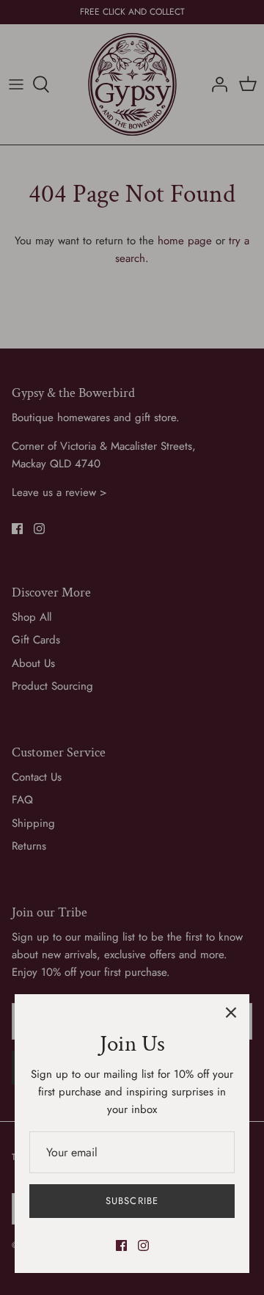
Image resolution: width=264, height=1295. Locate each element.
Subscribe (132, 1201)
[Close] (231, 1012)
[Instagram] (143, 1245)
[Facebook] (121, 1245)
